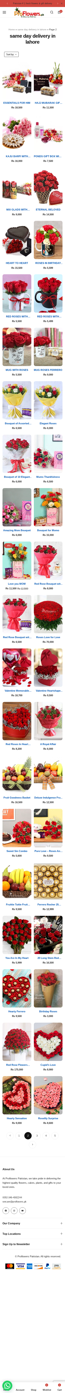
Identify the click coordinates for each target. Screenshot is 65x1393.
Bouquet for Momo (48, 530)
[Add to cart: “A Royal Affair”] (61, 736)
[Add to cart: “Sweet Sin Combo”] (30, 842)
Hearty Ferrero (16, 1011)
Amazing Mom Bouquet (17, 530)
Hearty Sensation (17, 1118)
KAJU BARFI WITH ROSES (17, 156)
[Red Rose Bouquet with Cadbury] (16, 614)
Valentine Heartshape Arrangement (48, 690)
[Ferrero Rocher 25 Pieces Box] (48, 881)
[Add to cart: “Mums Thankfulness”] (61, 468)
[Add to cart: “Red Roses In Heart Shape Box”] (30, 736)
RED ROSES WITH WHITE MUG (17, 316)
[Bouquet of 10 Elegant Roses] (16, 454)
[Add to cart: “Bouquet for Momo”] (61, 522)
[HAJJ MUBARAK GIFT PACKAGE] (48, 80)
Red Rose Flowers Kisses (17, 1064)
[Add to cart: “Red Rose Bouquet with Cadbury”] (30, 629)
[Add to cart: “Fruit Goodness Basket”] (30, 789)
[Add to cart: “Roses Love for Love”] (61, 629)
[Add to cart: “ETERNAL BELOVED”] (61, 201)
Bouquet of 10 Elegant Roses (17, 476)
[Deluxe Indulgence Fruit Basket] (48, 774)
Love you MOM (17, 583)
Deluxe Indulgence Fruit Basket (48, 797)
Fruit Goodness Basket (17, 797)
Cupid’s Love (48, 1064)
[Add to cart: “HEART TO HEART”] (30, 254)
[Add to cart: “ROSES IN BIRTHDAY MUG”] (61, 254)
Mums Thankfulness (48, 476)
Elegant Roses (48, 423)
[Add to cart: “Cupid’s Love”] (61, 1056)
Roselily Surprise (48, 1118)
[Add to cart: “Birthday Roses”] (61, 1003)
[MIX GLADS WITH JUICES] (16, 186)
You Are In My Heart (16, 958)
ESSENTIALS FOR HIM (16, 102)
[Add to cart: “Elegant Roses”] (61, 415)
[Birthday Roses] (48, 988)
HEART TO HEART (17, 263)
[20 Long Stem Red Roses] (48, 935)
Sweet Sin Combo (16, 851)
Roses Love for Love (48, 637)
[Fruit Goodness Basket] (16, 774)
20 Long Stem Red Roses (48, 958)
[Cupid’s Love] (48, 1042)
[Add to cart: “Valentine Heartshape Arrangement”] (61, 682)
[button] (7, 3)
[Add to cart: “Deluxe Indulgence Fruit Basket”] (61, 789)
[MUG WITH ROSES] (16, 347)
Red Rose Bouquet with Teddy (48, 583)
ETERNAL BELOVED (48, 209)
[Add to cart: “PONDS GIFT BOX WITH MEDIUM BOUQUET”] (61, 148)
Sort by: (10, 54)
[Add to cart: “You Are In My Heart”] (30, 949)
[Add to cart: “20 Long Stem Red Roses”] (61, 949)
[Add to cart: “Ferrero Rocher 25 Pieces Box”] (61, 896)
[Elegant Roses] (48, 400)
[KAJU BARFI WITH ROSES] (16, 133)
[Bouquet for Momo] (48, 507)
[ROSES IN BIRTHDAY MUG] (48, 240)
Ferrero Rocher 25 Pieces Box (48, 904)
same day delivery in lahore (32, 29)
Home (11, 29)
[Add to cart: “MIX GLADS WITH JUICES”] (30, 201)
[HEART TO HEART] (16, 240)
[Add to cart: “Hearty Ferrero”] (30, 1003)
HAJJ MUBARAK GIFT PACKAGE (48, 102)
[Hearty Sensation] (16, 1095)
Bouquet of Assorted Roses (17, 423)
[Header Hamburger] (6, 12)
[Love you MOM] (16, 561)
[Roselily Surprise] (48, 1095)
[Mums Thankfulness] (48, 454)
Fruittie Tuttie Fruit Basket (17, 904)
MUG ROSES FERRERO (48, 370)
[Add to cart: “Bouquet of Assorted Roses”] (30, 415)
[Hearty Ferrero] (16, 988)
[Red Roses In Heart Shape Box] (16, 721)
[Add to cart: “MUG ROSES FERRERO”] (61, 361)
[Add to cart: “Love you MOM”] (30, 575)
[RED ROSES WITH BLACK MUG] (48, 293)
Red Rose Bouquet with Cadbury (17, 637)
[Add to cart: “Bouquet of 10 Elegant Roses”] (30, 468)
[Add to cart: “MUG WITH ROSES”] (30, 361)
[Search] (51, 12)
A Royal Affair (48, 744)
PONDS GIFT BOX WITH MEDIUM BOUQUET (48, 156)
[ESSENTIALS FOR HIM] (16, 80)
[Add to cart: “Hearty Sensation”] (30, 1110)
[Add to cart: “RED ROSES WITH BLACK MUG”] (61, 308)
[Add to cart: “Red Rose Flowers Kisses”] (30, 1056)
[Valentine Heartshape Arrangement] (48, 667)
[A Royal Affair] (48, 721)
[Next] (32, 1144)
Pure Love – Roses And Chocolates (48, 851)
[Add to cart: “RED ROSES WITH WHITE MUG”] (30, 308)
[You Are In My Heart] (16, 935)
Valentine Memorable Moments (17, 690)
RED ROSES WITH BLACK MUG (48, 316)
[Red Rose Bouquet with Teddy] (48, 561)
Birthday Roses (48, 1011)
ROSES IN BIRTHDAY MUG (48, 263)
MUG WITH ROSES (17, 370)
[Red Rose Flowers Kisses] (16, 1042)
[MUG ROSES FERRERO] (48, 347)
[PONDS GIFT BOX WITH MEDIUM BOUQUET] (48, 133)
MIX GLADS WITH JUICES (16, 209)
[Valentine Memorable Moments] (16, 667)
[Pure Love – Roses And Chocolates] (48, 828)
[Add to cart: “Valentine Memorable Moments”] (30, 682)
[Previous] (10, 1135)
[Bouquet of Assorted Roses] (16, 400)
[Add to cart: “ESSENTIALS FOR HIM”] (30, 94)
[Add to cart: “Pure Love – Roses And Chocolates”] (61, 842)
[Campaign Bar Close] (61, 3)
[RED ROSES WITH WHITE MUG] (16, 293)
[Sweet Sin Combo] (16, 828)
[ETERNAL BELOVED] (48, 186)
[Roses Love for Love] (48, 614)
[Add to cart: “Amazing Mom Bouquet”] (30, 522)
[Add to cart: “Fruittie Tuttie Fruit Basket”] (30, 896)
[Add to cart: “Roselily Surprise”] (61, 1110)
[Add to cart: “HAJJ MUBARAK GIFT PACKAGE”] (61, 94)
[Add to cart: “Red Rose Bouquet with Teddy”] (61, 575)
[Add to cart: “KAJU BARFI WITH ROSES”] (30, 148)
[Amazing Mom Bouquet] (16, 507)
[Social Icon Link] (5, 1210)
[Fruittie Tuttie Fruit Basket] (16, 881)
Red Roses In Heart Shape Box (17, 744)
